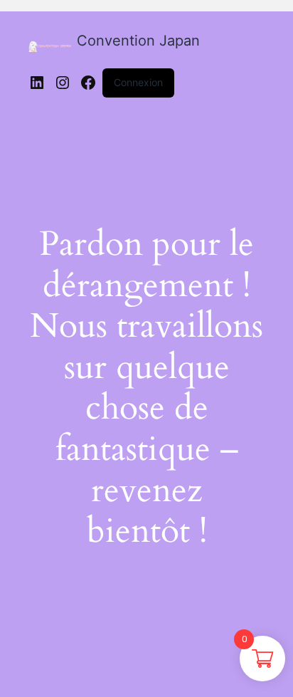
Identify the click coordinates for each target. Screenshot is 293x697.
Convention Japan (138, 40)
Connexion (138, 82)
